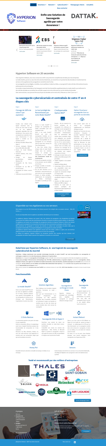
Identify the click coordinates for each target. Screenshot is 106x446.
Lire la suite (22, 55)
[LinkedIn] (75, 442)
